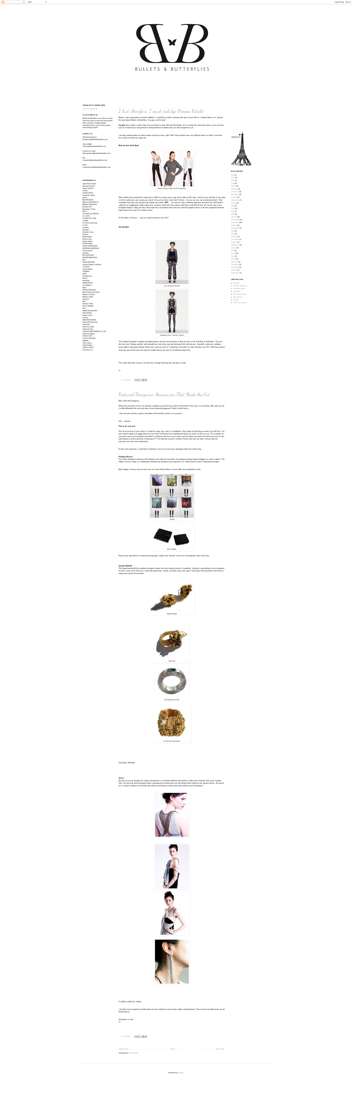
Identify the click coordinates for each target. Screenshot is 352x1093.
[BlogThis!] (138, 380)
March (233, 186)
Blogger (180, 1073)
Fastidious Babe (239, 289)
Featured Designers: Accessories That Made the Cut (164, 394)
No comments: (126, 380)
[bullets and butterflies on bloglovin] (241, 165)
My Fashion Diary (239, 294)
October (234, 197)
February (234, 189)
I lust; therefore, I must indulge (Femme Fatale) (161, 111)
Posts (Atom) (133, 1053)
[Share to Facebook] (143, 380)
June (233, 178)
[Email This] (135, 380)
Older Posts (220, 1049)
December (235, 192)
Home (172, 1049)
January (234, 217)
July (232, 175)
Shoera (236, 300)
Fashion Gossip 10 (240, 286)
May (232, 180)
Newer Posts (124, 1049)
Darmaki (236, 283)
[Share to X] (140, 380)
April (232, 183)
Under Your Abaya (240, 303)
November (235, 194)
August (233, 203)
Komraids (236, 291)
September (235, 200)
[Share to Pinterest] (146, 380)
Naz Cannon (238, 297)
